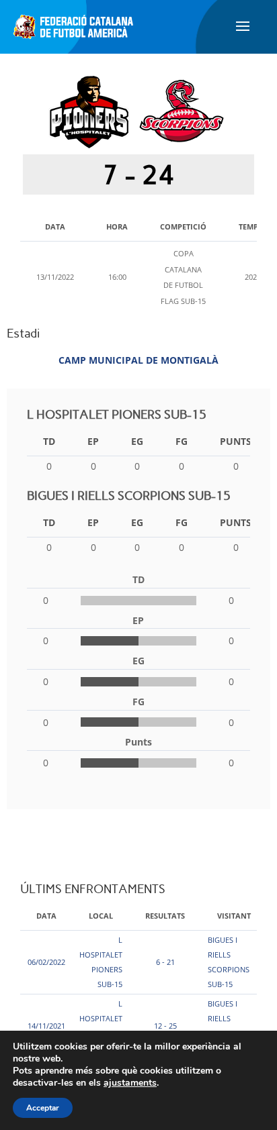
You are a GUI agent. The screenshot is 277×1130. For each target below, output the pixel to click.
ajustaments (130, 1083)
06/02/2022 (46, 962)
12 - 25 (165, 1026)
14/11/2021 (46, 1026)
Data (46, 916)
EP (93, 441)
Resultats (165, 916)
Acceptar (42, 1107)
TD (49, 441)
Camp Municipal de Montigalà (138, 360)
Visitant (234, 916)
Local (101, 916)
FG (181, 441)
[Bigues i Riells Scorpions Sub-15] (181, 110)
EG (137, 441)
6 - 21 (165, 962)
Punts (235, 441)
